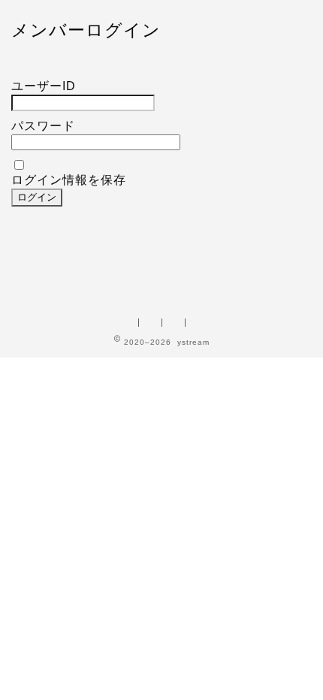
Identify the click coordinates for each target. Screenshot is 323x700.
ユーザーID (43, 86)
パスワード (43, 125)
